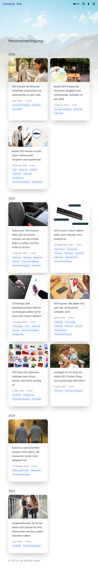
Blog (19, 3)
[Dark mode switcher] (89, 4)
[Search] (83, 4)
